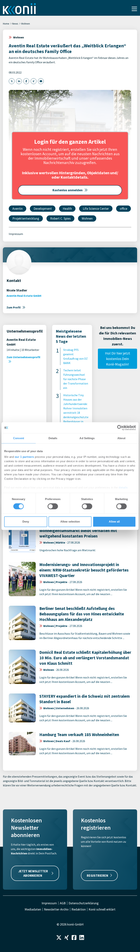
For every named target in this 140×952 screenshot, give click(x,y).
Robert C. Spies (60, 218)
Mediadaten (33, 909)
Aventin (17, 208)
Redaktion (78, 909)
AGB (63, 903)
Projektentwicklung (25, 218)
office (123, 208)
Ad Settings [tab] (87, 438)
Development (43, 208)
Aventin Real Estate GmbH (24, 295)
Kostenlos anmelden (67, 190)
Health (67, 208)
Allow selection (70, 521)
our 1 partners (24, 456)
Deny (25, 521)
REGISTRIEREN (97, 875)
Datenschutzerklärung (84, 903)
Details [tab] (52, 438)
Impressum (16, 234)
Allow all (114, 521)
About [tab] (121, 438)
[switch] (53, 506)
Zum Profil (14, 307)
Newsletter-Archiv (56, 909)
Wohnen (25, 23)
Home (6, 23)
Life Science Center (96, 208)
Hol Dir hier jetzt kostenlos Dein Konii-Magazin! (117, 358)
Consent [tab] (18, 438)
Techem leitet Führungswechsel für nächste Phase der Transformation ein (75, 379)
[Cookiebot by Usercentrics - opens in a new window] (120, 427)
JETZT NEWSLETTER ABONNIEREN (33, 873)
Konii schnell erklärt (102, 909)
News (15, 23)
